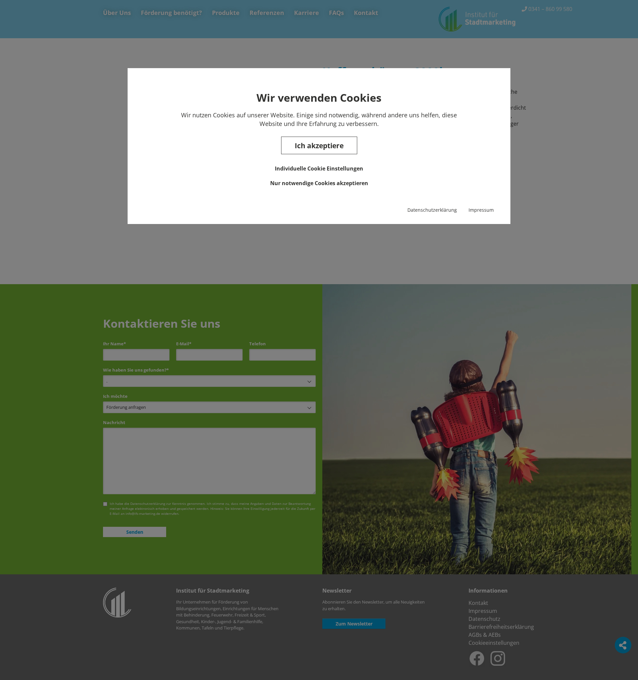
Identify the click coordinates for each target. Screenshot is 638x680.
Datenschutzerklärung (432, 210)
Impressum (481, 210)
